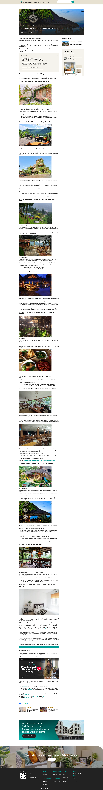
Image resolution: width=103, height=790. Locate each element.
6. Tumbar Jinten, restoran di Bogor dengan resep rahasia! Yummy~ (34, 64)
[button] (79, 2)
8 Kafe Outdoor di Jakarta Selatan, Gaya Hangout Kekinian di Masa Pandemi (39, 460)
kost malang (48, 684)
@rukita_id (45, 696)
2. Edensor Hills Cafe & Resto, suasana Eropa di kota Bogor (32, 59)
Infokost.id (30, 689)
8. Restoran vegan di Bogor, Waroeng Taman (30, 67)
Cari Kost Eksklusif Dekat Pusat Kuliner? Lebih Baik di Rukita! (32, 69)
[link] (74, 58)
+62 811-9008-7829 (77, 773)
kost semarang (55, 684)
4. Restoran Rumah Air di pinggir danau (29, 62)
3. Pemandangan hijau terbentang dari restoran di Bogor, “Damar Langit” (34, 60)
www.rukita (25, 694)
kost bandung (25, 686)
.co (28, 694)
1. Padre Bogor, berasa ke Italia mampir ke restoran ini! (31, 58)
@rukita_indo (35, 696)
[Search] (72, 2)
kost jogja (44, 684)
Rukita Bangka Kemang (22, 616)
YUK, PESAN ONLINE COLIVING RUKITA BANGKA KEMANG (39, 646)
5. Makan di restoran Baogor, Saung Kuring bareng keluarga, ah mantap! (34, 63)
